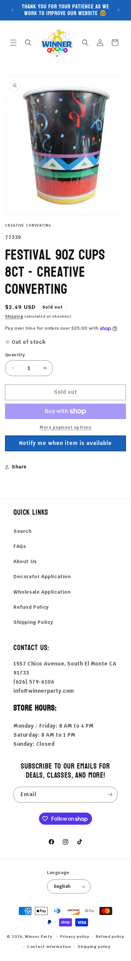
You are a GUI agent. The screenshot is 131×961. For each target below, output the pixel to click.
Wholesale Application (42, 592)
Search (22, 531)
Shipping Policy (33, 622)
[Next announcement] (118, 10)
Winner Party (38, 936)
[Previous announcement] (12, 10)
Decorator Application (42, 577)
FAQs (19, 546)
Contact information (49, 946)
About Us (25, 561)
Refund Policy (31, 607)
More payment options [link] (65, 427)
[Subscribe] (109, 795)
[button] (13, 42)
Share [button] (19, 467)
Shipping (14, 316)
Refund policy (110, 936)
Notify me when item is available (65, 443)
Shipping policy (94, 946)
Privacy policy (74, 936)
